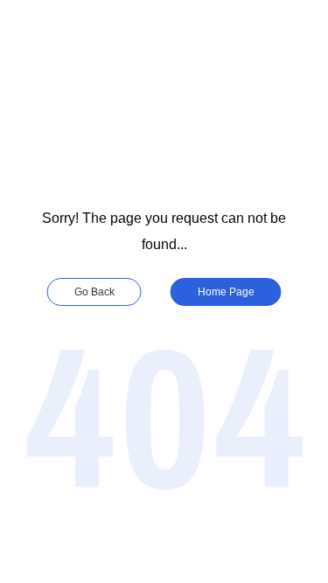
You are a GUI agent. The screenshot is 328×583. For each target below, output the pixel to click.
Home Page (226, 292)
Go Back (94, 292)
